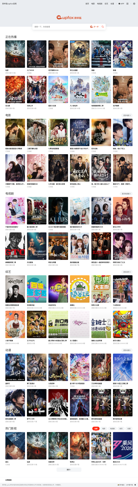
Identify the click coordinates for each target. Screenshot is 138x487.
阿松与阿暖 (52, 262)
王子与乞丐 (30, 340)
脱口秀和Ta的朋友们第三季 (57, 340)
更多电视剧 (125, 194)
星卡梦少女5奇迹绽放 (77, 383)
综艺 (106, 4)
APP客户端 (129, 485)
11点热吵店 (117, 305)
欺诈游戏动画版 (96, 419)
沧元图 (7, 106)
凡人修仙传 (74, 106)
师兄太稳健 (74, 70)
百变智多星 (30, 305)
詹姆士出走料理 (96, 340)
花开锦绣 (116, 106)
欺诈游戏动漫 (117, 419)
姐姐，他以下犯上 (119, 148)
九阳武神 (51, 383)
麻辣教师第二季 (10, 262)
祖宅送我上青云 (75, 184)
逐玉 (6, 462)
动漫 (112, 4)
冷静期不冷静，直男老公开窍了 (15, 184)
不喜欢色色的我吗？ (12, 227)
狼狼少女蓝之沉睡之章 (120, 383)
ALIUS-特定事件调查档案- (57, 227)
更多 (68, 470)
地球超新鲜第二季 (97, 106)
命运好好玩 (52, 305)
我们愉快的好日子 (76, 227)
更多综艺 (126, 272)
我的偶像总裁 (74, 262)
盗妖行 (7, 383)
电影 (93, 4)
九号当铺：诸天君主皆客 (56, 184)
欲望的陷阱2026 (97, 227)
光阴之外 (30, 106)
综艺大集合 (117, 340)
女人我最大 (74, 340)
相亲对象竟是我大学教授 (13, 148)
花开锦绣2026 (53, 70)
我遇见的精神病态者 (12, 305)
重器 (92, 70)
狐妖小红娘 (52, 106)
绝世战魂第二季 (10, 419)
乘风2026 (116, 462)
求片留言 (121, 485)
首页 (87, 4)
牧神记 (72, 462)
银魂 (114, 70)
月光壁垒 (30, 262)
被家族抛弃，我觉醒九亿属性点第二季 (80, 419)
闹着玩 (72, 305)
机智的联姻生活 (32, 184)
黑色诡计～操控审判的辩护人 (101, 262)
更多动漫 (126, 350)
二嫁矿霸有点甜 (32, 148)
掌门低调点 (30, 383)
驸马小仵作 (117, 227)
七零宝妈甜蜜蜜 (53, 148)
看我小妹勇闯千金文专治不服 (80, 148)
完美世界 (51, 462)
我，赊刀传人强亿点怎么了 (100, 184)
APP (122, 4)
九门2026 (30, 70)
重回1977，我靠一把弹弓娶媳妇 (123, 184)
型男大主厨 (95, 305)
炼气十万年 (30, 419)
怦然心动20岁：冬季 (98, 462)
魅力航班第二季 (32, 227)
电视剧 (99, 4)
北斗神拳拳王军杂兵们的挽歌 (58, 419)
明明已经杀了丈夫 (119, 262)
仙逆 (6, 70)
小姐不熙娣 (9, 340)
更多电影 (126, 115)
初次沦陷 (94, 148)
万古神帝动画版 (96, 383)
